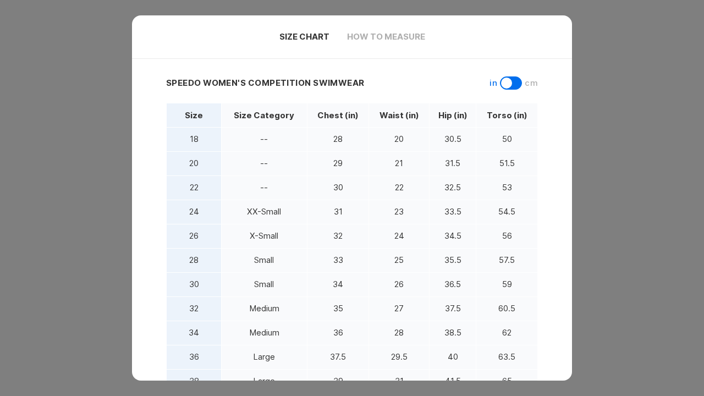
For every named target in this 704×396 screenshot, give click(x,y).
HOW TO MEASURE (386, 36)
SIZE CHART (304, 36)
